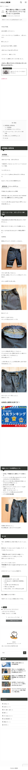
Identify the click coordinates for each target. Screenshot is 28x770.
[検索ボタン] (21, 2)
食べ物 (6, 724)
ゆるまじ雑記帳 (5, 2)
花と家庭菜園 (8, 718)
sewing (4, 15)
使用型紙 (9, 127)
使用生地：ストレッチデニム (13, 129)
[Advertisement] (14, 101)
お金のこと (7, 706)
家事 (5, 712)
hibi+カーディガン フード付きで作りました (18, 72)
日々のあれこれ (8, 715)
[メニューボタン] (25, 2)
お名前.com (4, 78)
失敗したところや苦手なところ (12, 135)
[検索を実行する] (24, 652)
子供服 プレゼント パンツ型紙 (9, 613)
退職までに (7, 721)
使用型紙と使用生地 (10, 125)
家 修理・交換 (8, 709)
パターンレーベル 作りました (8, 611)
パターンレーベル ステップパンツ (10, 609)
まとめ (6, 138)
